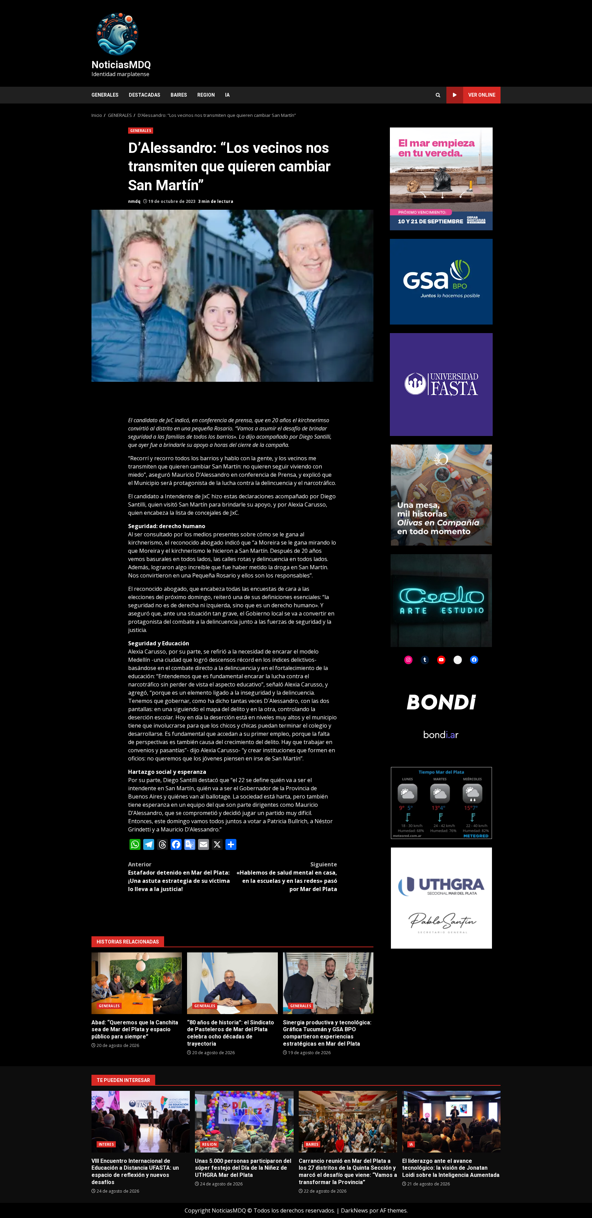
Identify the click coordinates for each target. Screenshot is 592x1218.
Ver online (481, 95)
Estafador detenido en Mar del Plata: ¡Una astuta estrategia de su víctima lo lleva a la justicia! (179, 877)
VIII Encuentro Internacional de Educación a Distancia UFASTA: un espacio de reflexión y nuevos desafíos (140, 1122)
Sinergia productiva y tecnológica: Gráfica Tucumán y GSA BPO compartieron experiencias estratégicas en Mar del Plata (328, 983)
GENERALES (105, 95)
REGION (206, 95)
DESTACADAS (144, 95)
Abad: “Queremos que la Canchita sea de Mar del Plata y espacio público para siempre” (136, 983)
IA (227, 95)
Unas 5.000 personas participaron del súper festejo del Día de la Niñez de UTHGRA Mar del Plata (244, 1122)
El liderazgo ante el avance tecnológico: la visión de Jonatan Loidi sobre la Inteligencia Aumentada (451, 1122)
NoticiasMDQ (121, 65)
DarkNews (354, 1210)
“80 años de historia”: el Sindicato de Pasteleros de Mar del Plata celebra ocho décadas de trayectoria (232, 983)
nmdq (134, 201)
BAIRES (179, 95)
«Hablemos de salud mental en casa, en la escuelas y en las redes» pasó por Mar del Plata (286, 877)
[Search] (438, 95)
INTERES (106, 1144)
